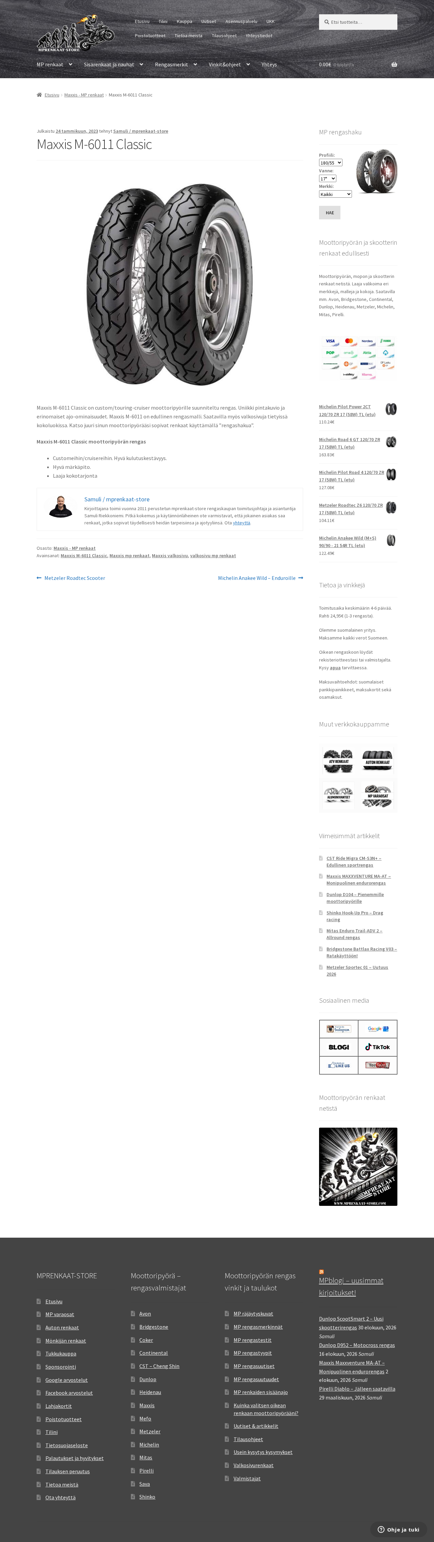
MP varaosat (59, 1314)
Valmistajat (247, 1478)
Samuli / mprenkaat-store (140, 131)
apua (335, 668)
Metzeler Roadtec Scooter (74, 578)
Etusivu (142, 21)
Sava (144, 1483)
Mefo (145, 1418)
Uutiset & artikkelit (256, 1425)
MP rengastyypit (253, 1352)
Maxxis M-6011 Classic (84, 555)
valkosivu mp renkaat (213, 555)
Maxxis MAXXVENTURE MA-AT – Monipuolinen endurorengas (359, 879)
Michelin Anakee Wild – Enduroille (257, 578)
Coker (146, 1340)
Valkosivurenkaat (254, 1465)
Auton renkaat (62, 1327)
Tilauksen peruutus (67, 1471)
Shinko (147, 1496)
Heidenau (150, 1392)
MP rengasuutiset (254, 1366)
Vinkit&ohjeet (225, 64)
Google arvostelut (66, 1379)
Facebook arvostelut (69, 1392)
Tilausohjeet (224, 35)
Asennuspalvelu (241, 21)
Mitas (145, 1457)
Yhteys (269, 64)
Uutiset (208, 21)
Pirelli (146, 1470)
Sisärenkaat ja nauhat (109, 64)
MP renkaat (50, 64)
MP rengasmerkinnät (258, 1326)
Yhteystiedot (259, 35)
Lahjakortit (58, 1406)
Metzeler (149, 1431)
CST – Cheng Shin (159, 1366)
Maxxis (147, 1405)
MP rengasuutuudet (256, 1379)
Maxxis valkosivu (170, 555)
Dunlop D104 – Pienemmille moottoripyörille (355, 897)
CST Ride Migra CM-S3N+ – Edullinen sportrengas (354, 861)
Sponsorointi (60, 1366)
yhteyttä (241, 523)
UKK (271, 21)
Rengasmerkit (171, 64)
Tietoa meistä (188, 35)
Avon (145, 1313)
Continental (153, 1352)
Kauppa (184, 21)
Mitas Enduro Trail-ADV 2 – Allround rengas (354, 934)
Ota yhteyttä (60, 1497)
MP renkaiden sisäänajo (261, 1392)
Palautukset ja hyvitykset (74, 1458)
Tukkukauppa (60, 1353)
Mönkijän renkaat (65, 1340)
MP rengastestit (253, 1340)
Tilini (163, 21)
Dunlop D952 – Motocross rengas (357, 1345)
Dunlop (147, 1379)
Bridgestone (153, 1326)
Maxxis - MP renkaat (84, 95)
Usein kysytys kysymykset (263, 1452)
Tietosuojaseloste (66, 1445)
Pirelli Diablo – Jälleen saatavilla (357, 1388)
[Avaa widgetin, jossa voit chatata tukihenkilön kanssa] (398, 1530)
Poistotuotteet (150, 35)
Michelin (149, 1444)
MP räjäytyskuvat (253, 1313)
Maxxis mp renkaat (130, 555)
